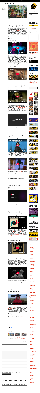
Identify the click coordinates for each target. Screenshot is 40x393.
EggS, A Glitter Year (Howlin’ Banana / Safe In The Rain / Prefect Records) (17, 338)
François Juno (15, 153)
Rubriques (14, 0)
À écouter (22, 0)
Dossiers (31, 0)
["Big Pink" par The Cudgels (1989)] (36, 99)
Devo (13, 231)
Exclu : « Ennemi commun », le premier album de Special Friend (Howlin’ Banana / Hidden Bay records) (24, 338)
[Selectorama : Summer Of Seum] (36, 94)
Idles (20, 231)
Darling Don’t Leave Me (15, 210)
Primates (18, 30)
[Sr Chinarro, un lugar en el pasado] (36, 108)
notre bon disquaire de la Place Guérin (19, 234)
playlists (36, 52)
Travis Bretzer (15, 307)
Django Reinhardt (20, 107)
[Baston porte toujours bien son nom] (11, 334)
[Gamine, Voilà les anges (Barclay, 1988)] (31, 103)
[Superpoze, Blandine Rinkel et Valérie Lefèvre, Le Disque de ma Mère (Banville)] (31, 108)
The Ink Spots (25, 107)
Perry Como (16, 107)
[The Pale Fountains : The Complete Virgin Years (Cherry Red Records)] (36, 112)
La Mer (18, 111)
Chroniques (10, 0)
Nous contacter (33, 28)
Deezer (31, 53)
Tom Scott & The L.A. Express (21, 172)
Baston (3, 9)
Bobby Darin (11, 108)
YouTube (35, 53)
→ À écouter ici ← (33, 217)
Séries (18, 0)
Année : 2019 (3, 8)
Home (7, 0)
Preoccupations (22, 289)
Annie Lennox (23, 210)
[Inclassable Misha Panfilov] (36, 103)
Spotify (33, 53)
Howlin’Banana (21, 316)
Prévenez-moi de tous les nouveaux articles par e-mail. (11, 372)
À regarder (27, 0)
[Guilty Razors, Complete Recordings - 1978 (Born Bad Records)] (31, 112)
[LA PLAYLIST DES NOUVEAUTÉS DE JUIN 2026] (31, 99)
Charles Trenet (22, 111)
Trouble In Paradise (23, 314)
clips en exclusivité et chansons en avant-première (33, 82)
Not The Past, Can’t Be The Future (12, 235)
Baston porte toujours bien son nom (11, 337)
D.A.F (15, 204)
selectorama (3, 7)
